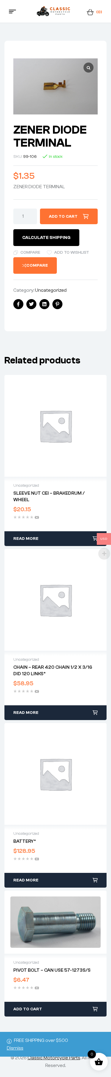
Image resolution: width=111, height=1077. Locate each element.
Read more (25, 538)
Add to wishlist (71, 252)
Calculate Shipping (46, 237)
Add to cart (63, 216)
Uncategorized (51, 290)
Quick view (56, 426)
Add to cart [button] (27, 1009)
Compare (30, 252)
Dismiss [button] (15, 1048)
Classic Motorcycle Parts (54, 1057)
